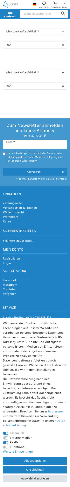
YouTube (9, 289)
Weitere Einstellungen (19, 452)
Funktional (17, 447)
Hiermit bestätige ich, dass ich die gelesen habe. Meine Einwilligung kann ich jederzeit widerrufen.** (35, 157)
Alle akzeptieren (35, 460)
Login (7, 263)
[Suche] (63, 13)
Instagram (10, 285)
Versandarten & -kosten (20, 208)
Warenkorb (11, 217)
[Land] (35, 3)
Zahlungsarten (13, 203)
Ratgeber (9, 294)
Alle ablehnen (35, 469)
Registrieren (11, 259)
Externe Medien (21, 438)
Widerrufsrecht (13, 213)
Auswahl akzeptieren (35, 478)
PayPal (14, 442)
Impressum (56, 411)
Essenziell (17, 433)
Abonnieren (34, 172)
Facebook (10, 280)
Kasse (7, 222)
